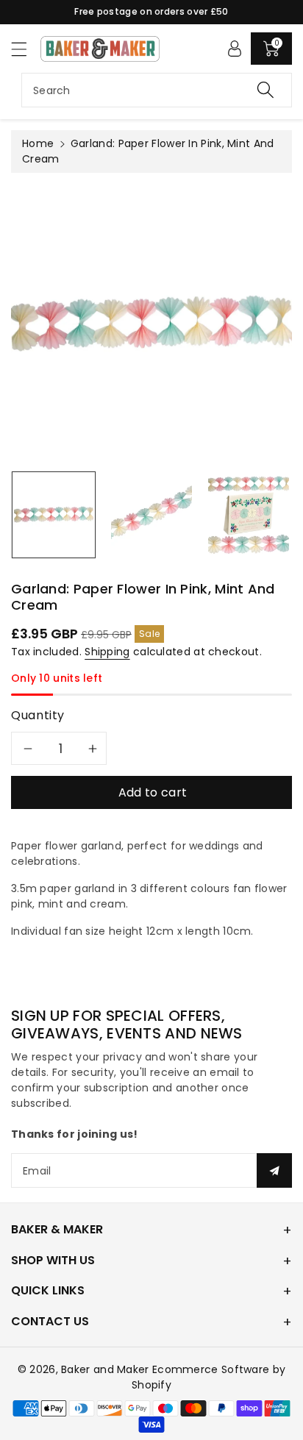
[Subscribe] (274, 1170)
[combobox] (156, 90)
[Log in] (234, 48)
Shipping (107, 651)
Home (38, 143)
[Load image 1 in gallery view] (54, 514)
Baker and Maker (105, 1369)
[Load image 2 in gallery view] (151, 514)
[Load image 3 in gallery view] (248, 514)
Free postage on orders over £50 (151, 11)
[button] (25, 49)
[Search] (265, 90)
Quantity (38, 715)
